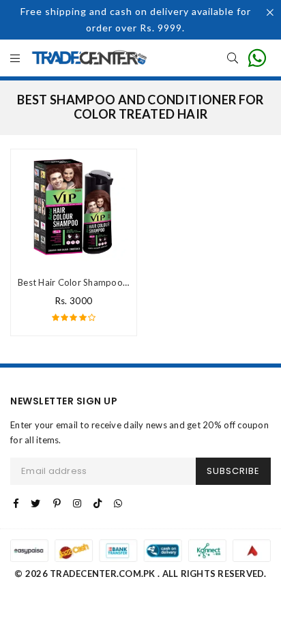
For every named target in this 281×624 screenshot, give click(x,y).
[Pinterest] (57, 503)
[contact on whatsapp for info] (257, 58)
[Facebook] (16, 503)
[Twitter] (35, 503)
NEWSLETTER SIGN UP (63, 401)
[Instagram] (77, 503)
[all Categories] (15, 59)
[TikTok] (97, 503)
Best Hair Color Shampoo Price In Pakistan (106, 282)
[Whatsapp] (117, 503)
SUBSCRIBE (233, 470)
